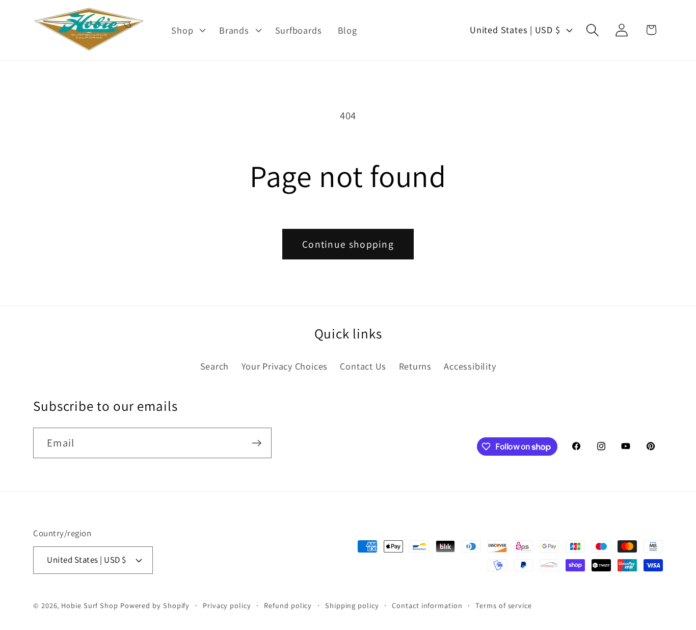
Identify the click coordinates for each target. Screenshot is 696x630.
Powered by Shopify (155, 605)
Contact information (427, 605)
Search (214, 366)
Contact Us (363, 366)
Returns (415, 366)
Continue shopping (348, 244)
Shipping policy (352, 605)
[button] (187, 30)
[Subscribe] (256, 443)
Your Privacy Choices (285, 366)
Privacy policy (227, 605)
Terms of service (503, 605)
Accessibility (470, 366)
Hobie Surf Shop (89, 605)
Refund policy (288, 605)
